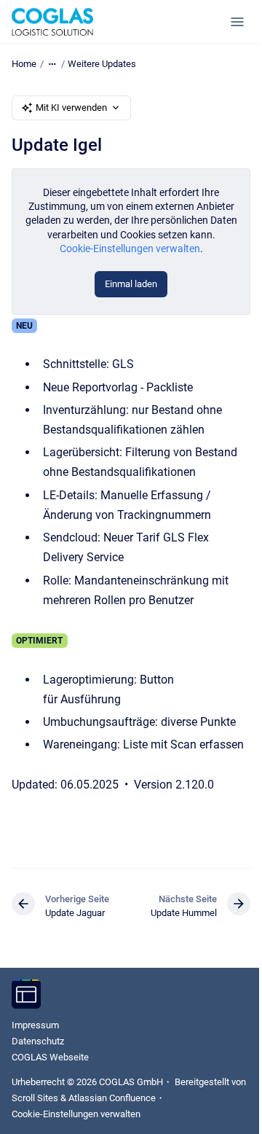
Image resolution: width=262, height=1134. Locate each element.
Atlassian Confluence (112, 1097)
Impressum (35, 1025)
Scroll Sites (35, 1097)
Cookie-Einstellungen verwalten (130, 248)
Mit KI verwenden (71, 107)
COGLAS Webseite (50, 1057)
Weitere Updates (102, 63)
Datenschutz (38, 1041)
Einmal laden (131, 283)
